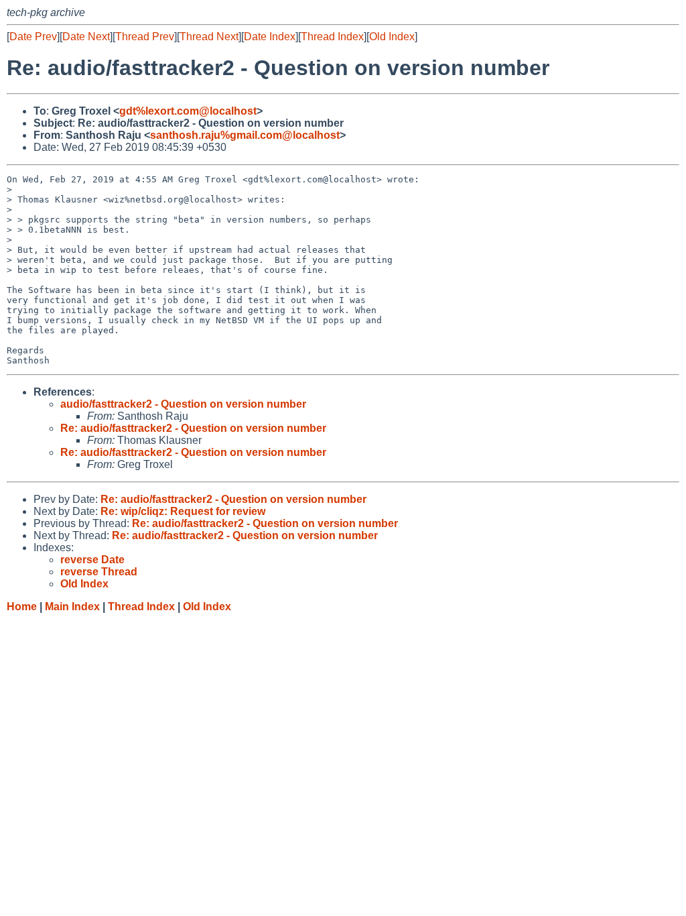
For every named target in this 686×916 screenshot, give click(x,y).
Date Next (86, 36)
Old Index (392, 36)
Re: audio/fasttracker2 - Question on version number (193, 428)
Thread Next (209, 36)
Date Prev (33, 36)
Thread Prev (144, 36)
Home (22, 606)
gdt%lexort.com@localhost (188, 111)
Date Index (269, 36)
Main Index (72, 606)
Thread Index (332, 36)
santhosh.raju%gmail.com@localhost (245, 135)
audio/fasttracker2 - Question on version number (183, 404)
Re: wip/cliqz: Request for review (182, 511)
